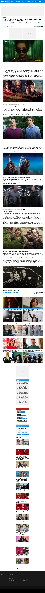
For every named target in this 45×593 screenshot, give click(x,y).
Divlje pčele (10, 581)
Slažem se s (22, 432)
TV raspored (17, 1)
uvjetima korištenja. (24, 432)
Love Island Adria (11, 574)
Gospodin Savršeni (11, 580)
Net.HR (28, 1)
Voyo (28, 3)
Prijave (32, 1)
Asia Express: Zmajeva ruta (11, 579)
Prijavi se (23, 434)
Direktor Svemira (11, 582)
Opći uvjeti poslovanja (4, 588)
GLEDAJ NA (36, 1)
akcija (8, 292)
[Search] (43, 1)
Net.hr (10, 296)
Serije (17, 3)
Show (18, 408)
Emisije (11, 1)
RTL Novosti (19, 426)
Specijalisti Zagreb (11, 575)
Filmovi (21, 3)
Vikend (4, 292)
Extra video (23, 1)
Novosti (7, 1)
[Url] (42, 26)
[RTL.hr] (3, 1)
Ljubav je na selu (25, 579)
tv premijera (12, 292)
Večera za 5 (25, 580)
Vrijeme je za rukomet (25, 575)
